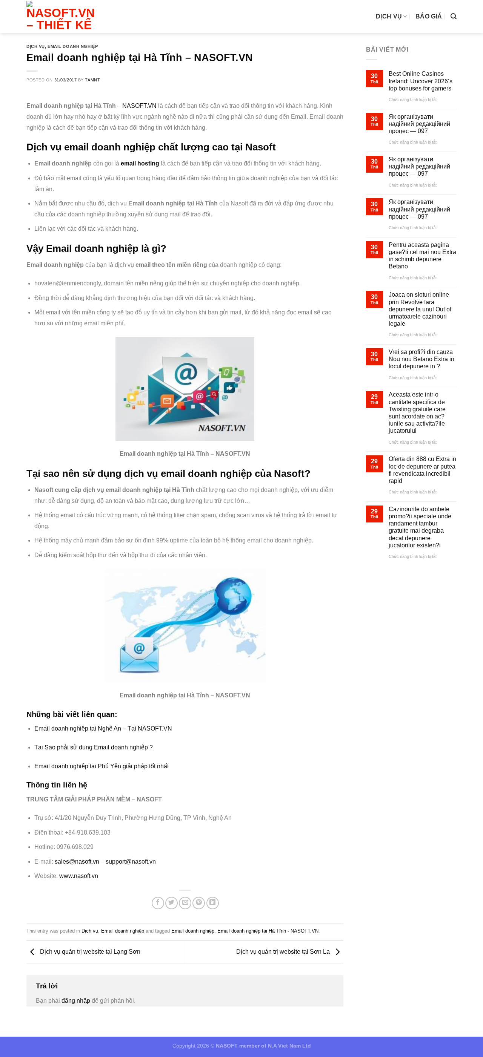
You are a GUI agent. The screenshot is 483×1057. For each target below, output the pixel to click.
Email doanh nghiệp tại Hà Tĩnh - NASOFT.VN (267, 931)
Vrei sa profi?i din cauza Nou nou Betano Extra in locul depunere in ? (421, 359)
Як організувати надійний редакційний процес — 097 (419, 123)
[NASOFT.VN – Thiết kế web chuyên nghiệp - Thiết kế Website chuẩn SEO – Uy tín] (62, 16)
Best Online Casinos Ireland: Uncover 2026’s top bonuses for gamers (420, 80)
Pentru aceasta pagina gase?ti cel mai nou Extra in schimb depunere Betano (422, 256)
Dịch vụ (389, 16)
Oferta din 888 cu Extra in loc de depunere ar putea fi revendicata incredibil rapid (422, 470)
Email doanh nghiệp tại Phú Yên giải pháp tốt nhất (101, 766)
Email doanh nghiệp (73, 46)
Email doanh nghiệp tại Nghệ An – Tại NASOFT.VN (103, 728)
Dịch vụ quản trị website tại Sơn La (283, 951)
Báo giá (428, 16)
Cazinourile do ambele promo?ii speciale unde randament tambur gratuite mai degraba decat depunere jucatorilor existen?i (420, 527)
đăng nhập (76, 1000)
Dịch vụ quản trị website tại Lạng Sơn (89, 951)
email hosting (140, 163)
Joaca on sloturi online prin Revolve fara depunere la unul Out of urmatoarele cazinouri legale (420, 309)
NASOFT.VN (139, 106)
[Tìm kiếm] (454, 16)
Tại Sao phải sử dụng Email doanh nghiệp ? (93, 747)
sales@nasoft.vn (77, 861)
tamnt (92, 80)
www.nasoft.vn (78, 876)
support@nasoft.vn (131, 861)
